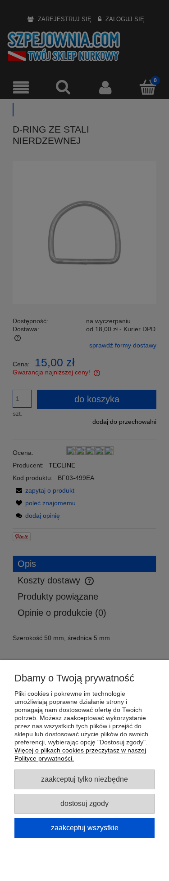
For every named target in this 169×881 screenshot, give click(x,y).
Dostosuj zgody (84, 803)
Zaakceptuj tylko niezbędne (84, 779)
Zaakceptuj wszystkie (85, 827)
